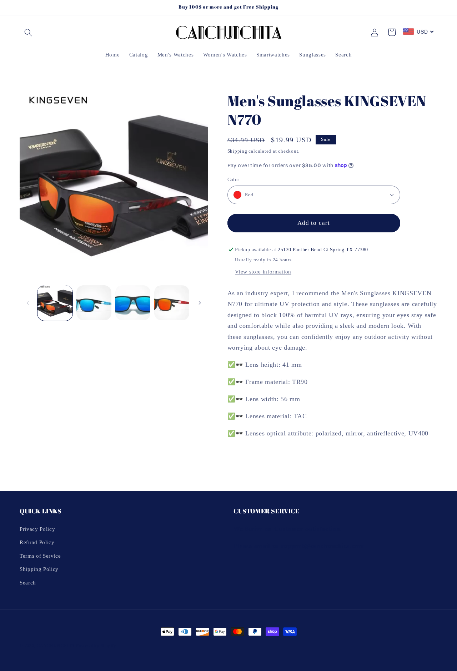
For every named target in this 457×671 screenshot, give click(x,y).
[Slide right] (200, 303)
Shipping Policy (39, 569)
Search (28, 582)
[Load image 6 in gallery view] (132, 302)
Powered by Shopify (96, 645)
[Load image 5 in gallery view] (93, 302)
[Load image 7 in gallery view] (171, 302)
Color (233, 179)
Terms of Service (40, 556)
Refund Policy (37, 542)
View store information (263, 271)
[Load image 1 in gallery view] (54, 302)
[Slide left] (27, 303)
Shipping (237, 151)
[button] (28, 32)
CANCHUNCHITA (56, 645)
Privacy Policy (37, 529)
